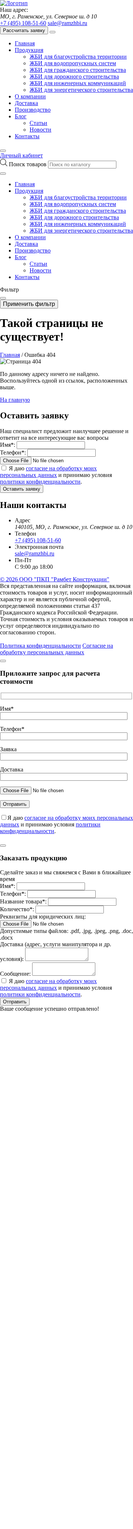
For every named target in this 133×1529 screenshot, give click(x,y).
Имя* (7, 709)
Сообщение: (15, 974)
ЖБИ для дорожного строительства (74, 76)
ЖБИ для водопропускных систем (73, 63)
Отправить (15, 1001)
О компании (30, 96)
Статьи (38, 123)
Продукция (29, 50)
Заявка (8, 749)
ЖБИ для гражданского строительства (78, 70)
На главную (15, 400)
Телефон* (12, 729)
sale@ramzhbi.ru (67, 23)
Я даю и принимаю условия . (56, 475)
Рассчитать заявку (24, 30)
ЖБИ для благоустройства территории (78, 56)
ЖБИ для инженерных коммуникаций (78, 83)
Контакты (27, 136)
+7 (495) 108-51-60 (23, 23)
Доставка (26, 103)
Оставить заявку (21, 489)
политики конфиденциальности (40, 481)
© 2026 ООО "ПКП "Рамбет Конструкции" (54, 579)
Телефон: (13, 452)
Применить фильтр (29, 304)
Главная (25, 43)
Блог (21, 116)
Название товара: (23, 901)
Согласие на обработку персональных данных (56, 648)
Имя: (7, 445)
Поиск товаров (28, 164)
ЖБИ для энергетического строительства (81, 90)
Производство (33, 110)
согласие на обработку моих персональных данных (48, 471)
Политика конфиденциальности (40, 645)
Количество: (17, 909)
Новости (40, 129)
